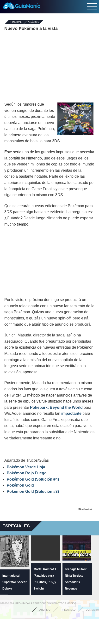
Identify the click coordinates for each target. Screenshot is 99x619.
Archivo (44, 609)
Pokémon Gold (20, 485)
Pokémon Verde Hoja (26, 467)
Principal (15, 22)
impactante (71, 413)
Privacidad (68, 609)
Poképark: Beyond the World (56, 407)
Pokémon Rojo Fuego (27, 473)
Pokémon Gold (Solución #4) (33, 479)
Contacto (92, 609)
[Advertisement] (49, 67)
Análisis (33, 22)
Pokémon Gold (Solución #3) (33, 491)
